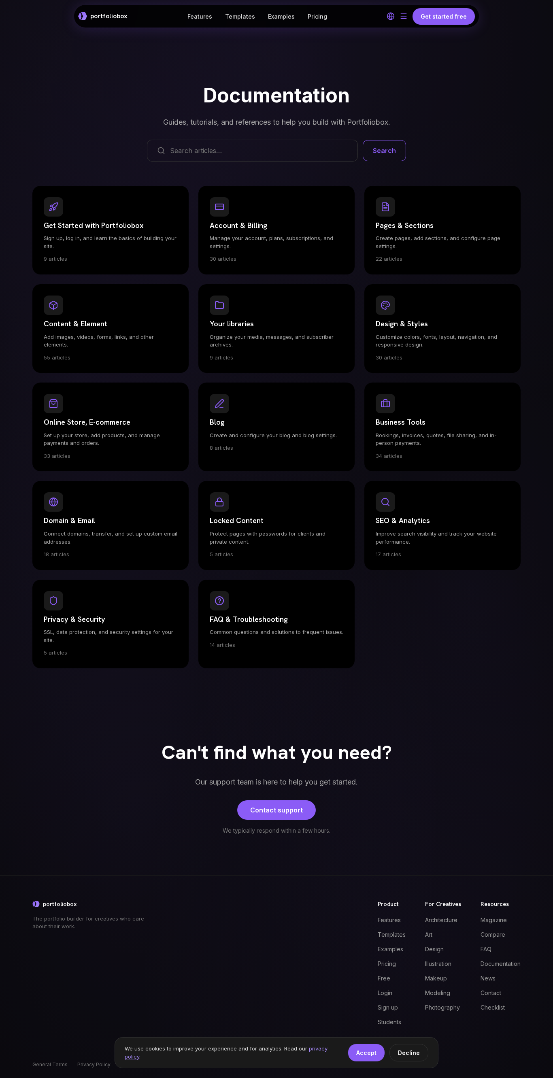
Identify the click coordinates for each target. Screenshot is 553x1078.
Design (434, 949)
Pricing (317, 16)
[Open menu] (404, 16)
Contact (491, 992)
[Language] (391, 16)
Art (428, 934)
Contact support (276, 810)
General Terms (50, 1064)
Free (384, 978)
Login (385, 992)
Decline (409, 1052)
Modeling (437, 992)
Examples (281, 16)
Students (389, 1021)
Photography (442, 1007)
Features (199, 16)
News (488, 978)
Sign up (388, 1007)
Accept (366, 1052)
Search (384, 151)
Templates (240, 16)
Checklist (493, 1007)
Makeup (436, 978)
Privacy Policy (94, 1064)
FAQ (486, 949)
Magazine (494, 919)
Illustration (438, 963)
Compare (493, 934)
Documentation (501, 963)
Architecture (441, 919)
